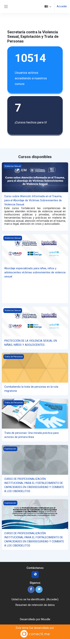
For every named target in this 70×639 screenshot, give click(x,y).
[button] (48, 6)
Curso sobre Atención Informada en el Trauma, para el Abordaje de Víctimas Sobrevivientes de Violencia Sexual (33, 200)
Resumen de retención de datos (35, 605)
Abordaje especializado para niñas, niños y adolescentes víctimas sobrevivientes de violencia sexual (35, 272)
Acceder (62, 6)
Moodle (45, 619)
